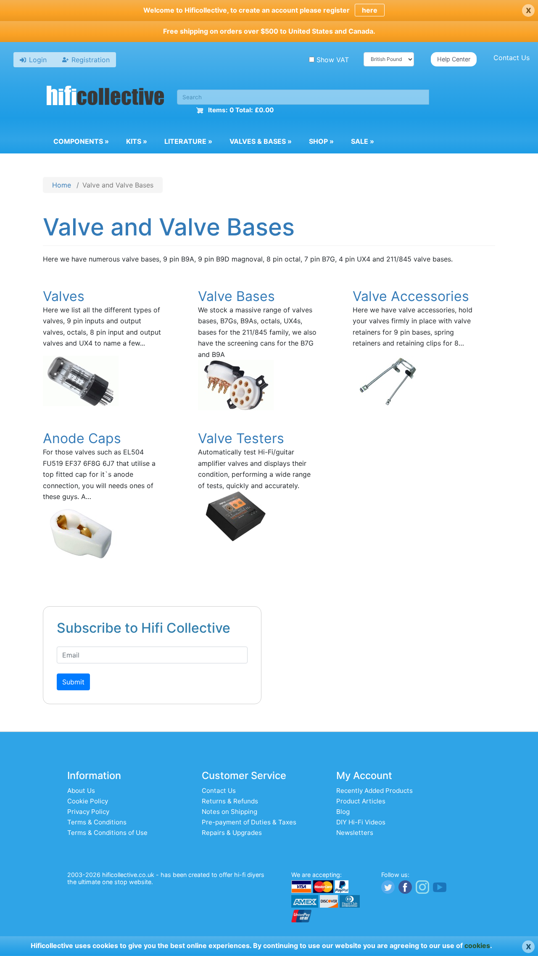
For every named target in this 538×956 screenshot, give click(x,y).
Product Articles (360, 801)
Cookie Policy (87, 801)
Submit (73, 682)
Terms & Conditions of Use (107, 833)
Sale (362, 141)
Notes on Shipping (229, 812)
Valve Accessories (411, 296)
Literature (188, 141)
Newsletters (354, 833)
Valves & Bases (260, 141)
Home (61, 185)
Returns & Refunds (230, 801)
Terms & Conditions (97, 822)
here (369, 10)
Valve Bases (236, 296)
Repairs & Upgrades (232, 833)
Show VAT (332, 59)
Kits (136, 141)
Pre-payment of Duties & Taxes (249, 822)
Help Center (453, 59)
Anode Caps (82, 438)
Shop (321, 141)
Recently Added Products (374, 791)
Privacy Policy (88, 812)
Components (81, 141)
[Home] (105, 96)
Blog (343, 812)
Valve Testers (241, 438)
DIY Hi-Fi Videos (360, 822)
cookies (477, 945)
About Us (81, 791)
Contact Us (511, 57)
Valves (63, 296)
